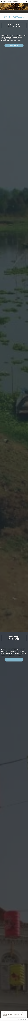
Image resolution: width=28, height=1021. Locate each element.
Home (5, 11)
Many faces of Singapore (14, 638)
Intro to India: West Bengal (14, 25)
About (10, 11)
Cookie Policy (4, 1015)
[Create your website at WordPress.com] (14, 1)
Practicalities (17, 11)
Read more (10, 46)
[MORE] (23, 12)
